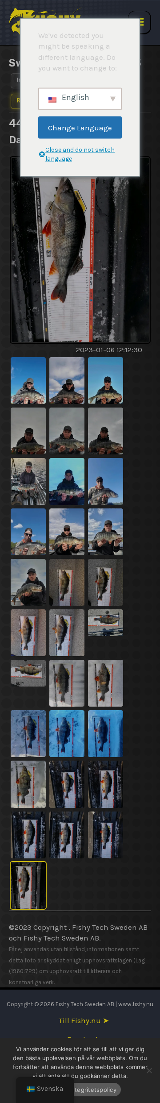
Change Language (80, 127)
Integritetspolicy (93, 1089)
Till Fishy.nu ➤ (84, 1020)
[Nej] (148, 1070)
